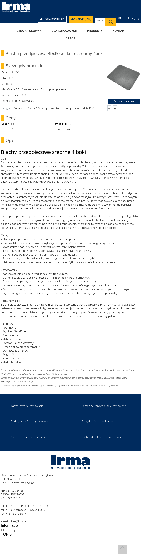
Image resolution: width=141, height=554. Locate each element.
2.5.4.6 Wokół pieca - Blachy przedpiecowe (55, 108)
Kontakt (119, 30)
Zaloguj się (83, 19)
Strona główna (29, 30)
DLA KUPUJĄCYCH (64, 30)
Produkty (95, 30)
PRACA (70, 38)
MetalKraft (89, 108)
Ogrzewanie (21, 108)
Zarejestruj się (54, 19)
